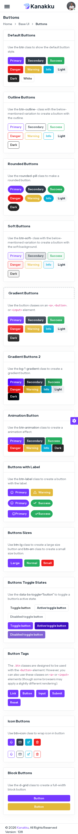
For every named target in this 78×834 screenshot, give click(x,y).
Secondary (36, 60)
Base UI (24, 24)
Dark (13, 78)
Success (56, 60)
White (27, 78)
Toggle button (20, 608)
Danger (15, 69)
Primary (15, 60)
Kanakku (23, 827)
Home (7, 24)
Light (61, 69)
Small (47, 563)
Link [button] (13, 693)
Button (27, 693)
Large (15, 563)
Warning (33, 69)
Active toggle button (51, 608)
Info (48, 69)
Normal (32, 563)
